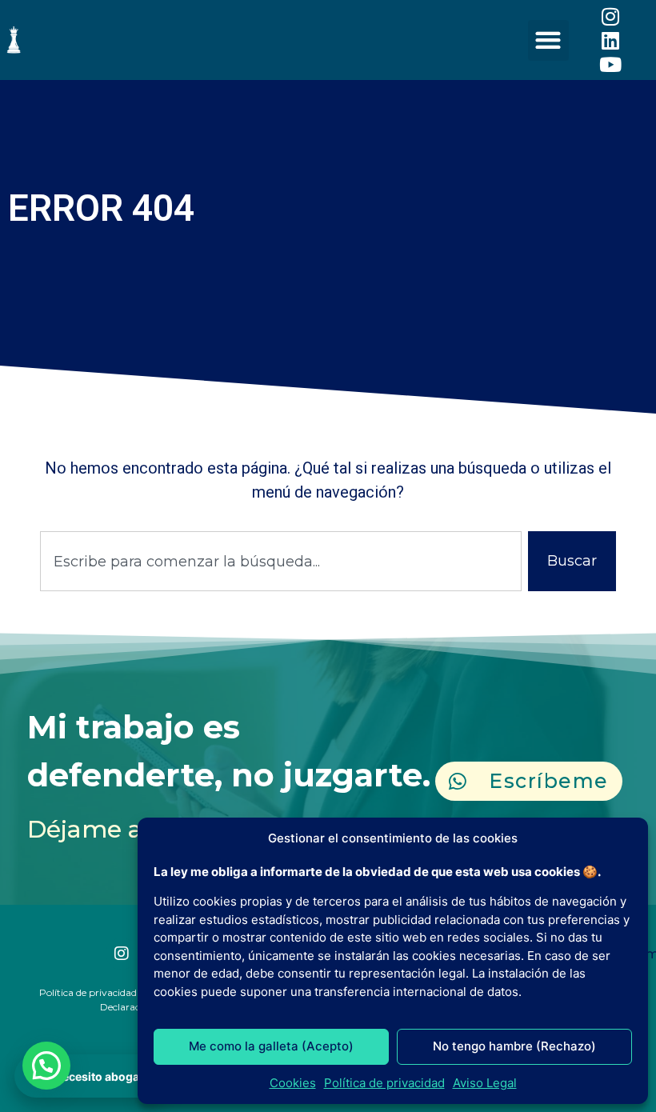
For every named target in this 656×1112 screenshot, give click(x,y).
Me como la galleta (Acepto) (271, 1046)
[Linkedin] (610, 40)
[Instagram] (610, 16)
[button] (548, 40)
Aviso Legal (485, 1082)
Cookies (293, 1082)
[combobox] (281, 561)
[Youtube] (610, 64)
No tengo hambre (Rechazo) (514, 1046)
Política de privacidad (384, 1082)
